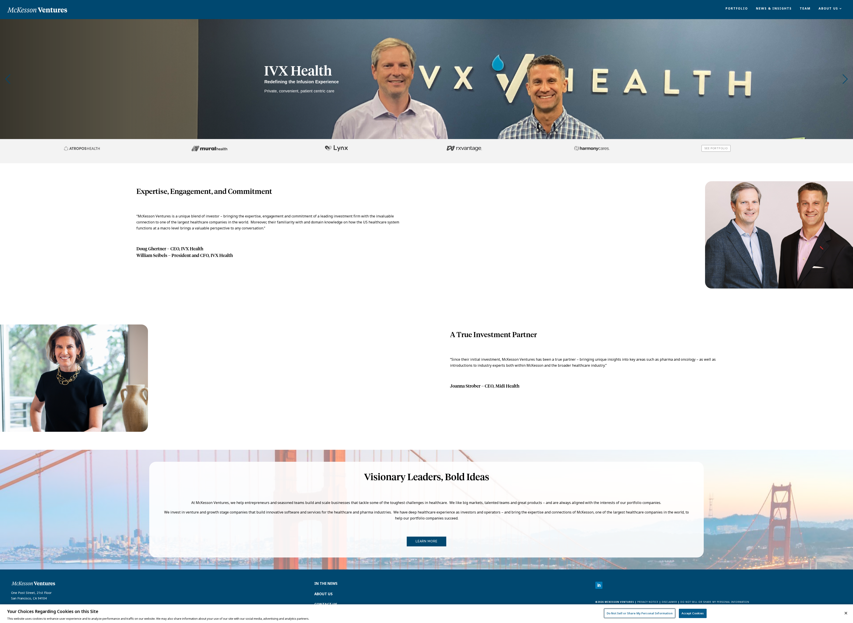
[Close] (846, 613)
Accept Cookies (693, 613)
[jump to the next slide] (845, 79)
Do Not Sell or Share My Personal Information (714, 601)
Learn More (426, 541)
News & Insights (774, 8)
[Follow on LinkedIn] (598, 585)
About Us (828, 8)
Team (805, 8)
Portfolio (736, 8)
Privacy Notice (647, 601)
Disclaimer (669, 601)
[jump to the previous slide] (7, 79)
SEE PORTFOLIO (716, 148)
